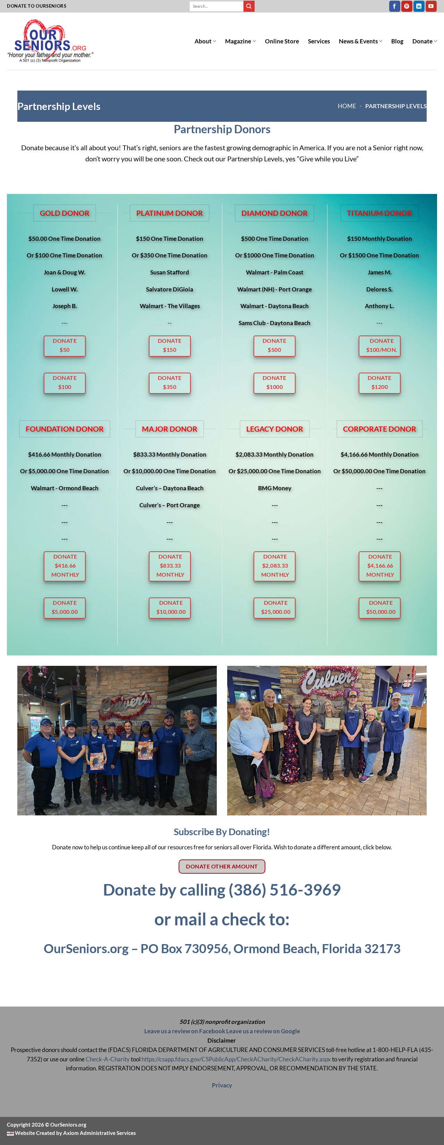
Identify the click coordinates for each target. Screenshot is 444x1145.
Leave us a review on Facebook (184, 1031)
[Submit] (249, 6)
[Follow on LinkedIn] (419, 6)
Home (347, 106)
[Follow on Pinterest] (406, 6)
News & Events (358, 41)
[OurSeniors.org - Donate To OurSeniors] (50, 41)
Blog (397, 41)
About (203, 41)
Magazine (238, 41)
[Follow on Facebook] (394, 6)
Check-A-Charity (108, 1059)
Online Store (282, 41)
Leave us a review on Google (263, 1031)
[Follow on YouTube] (431, 6)
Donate (422, 41)
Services (319, 41)
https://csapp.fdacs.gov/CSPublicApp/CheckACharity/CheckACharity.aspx (236, 1059)
